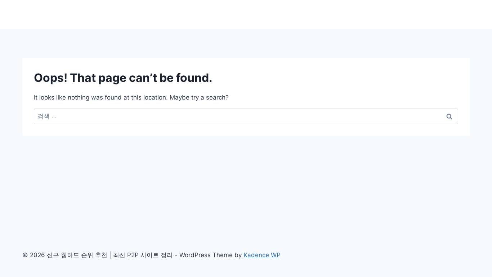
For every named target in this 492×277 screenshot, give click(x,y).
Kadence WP (262, 255)
